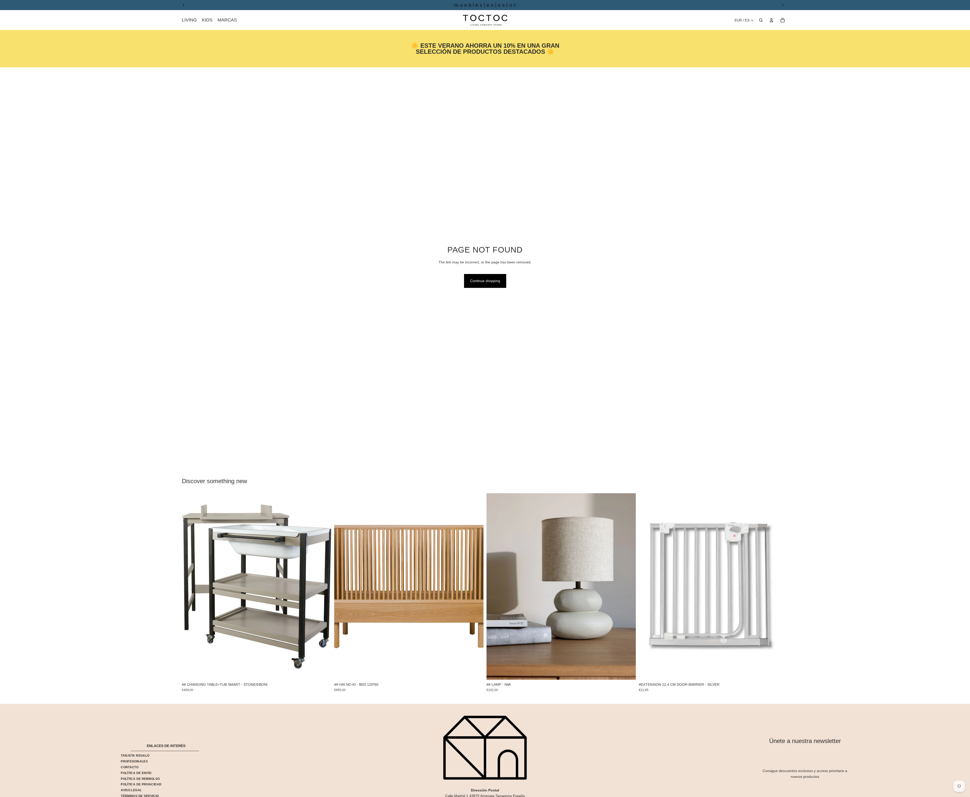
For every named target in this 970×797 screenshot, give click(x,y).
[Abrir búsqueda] (760, 20)
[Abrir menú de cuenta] (771, 20)
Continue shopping (485, 281)
